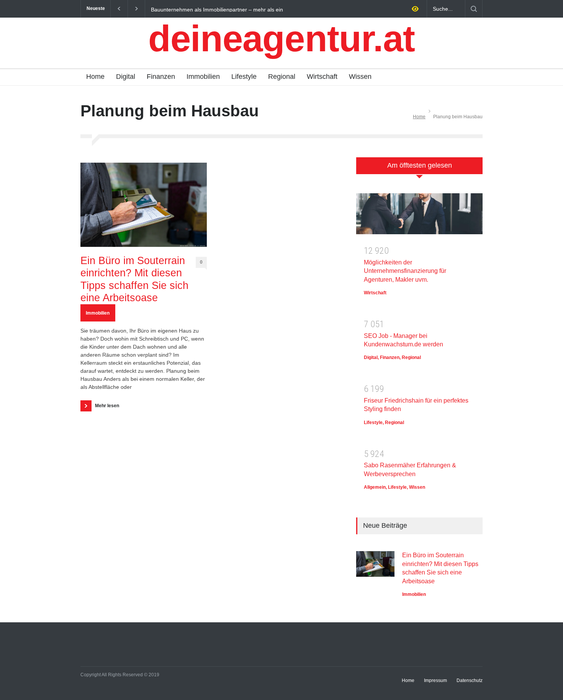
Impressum (435, 680)
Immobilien (203, 76)
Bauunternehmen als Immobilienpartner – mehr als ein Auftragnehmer (217, 9)
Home (95, 76)
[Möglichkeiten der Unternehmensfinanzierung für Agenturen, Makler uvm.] (419, 216)
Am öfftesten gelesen (419, 165)
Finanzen (161, 76)
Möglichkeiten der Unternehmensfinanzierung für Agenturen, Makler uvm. (405, 271)
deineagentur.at (281, 38)
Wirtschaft (322, 76)
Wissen (360, 76)
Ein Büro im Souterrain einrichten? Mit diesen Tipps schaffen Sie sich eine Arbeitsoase (134, 279)
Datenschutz (470, 680)
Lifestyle (244, 76)
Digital (125, 76)
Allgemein (375, 487)
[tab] (419, 169)
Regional (281, 76)
